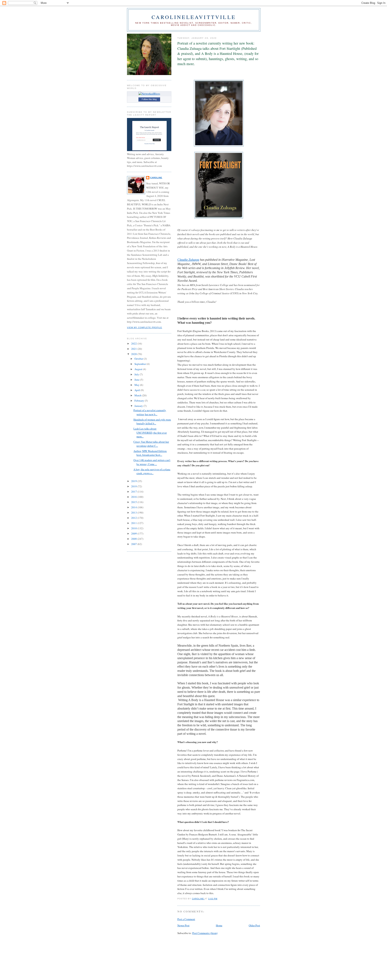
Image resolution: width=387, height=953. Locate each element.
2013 (134, 512)
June (137, 379)
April (137, 390)
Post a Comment (186, 919)
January (139, 406)
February (139, 400)
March (138, 395)
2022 (134, 343)
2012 (134, 518)
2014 (134, 507)
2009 (134, 533)
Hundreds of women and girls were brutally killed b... (152, 421)
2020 (134, 354)
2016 (134, 497)
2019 (134, 481)
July (137, 374)
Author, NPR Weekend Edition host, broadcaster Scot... (150, 453)
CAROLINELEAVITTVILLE (194, 17)
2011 (134, 523)
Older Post (254, 925)
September (140, 364)
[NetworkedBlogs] (149, 93)
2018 (134, 486)
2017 (134, 491)
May (137, 385)
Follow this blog (149, 99)
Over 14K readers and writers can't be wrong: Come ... (151, 462)
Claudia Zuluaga (188, 259)
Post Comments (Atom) (204, 933)
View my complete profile (144, 327)
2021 (134, 349)
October (139, 358)
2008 (134, 539)
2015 (134, 502)
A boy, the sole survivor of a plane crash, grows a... (151, 471)
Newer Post (183, 925)
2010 (134, 528)
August (138, 369)
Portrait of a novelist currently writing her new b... (149, 412)
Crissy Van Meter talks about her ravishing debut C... (151, 444)
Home (219, 925)
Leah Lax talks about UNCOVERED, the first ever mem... (150, 432)
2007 (134, 544)
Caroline (156, 177)
